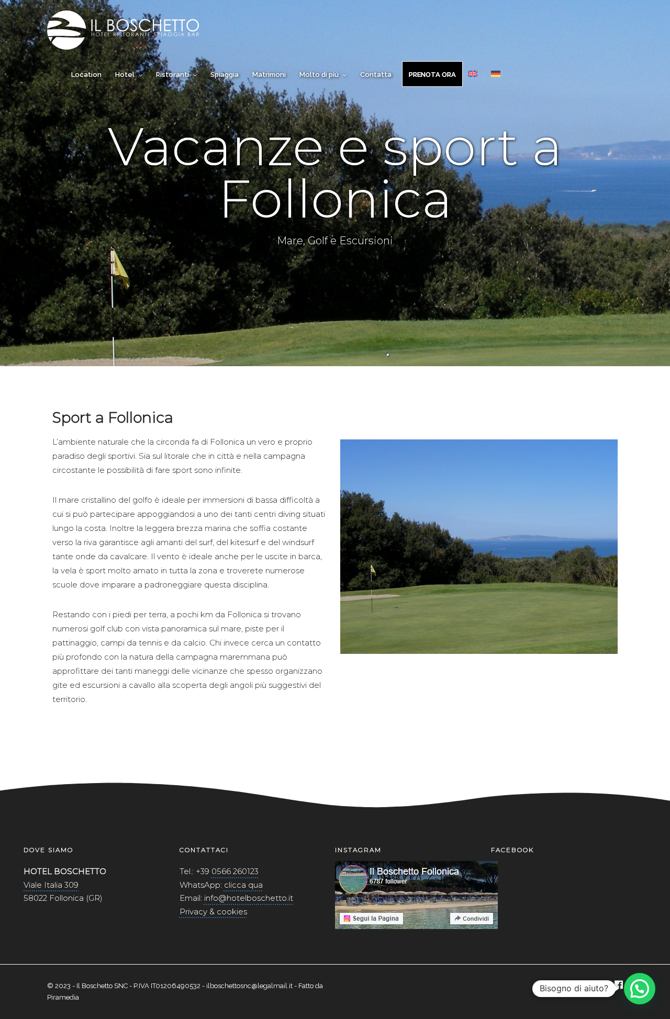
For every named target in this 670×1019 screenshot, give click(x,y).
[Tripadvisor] (582, 985)
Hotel (125, 74)
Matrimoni (269, 74)
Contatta (376, 74)
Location (86, 74)
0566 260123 (235, 871)
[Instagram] (600, 985)
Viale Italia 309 (51, 885)
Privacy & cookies (213, 911)
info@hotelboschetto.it (248, 898)
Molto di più (319, 74)
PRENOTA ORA (432, 74)
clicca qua (243, 885)
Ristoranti (172, 74)
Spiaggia (224, 74)
